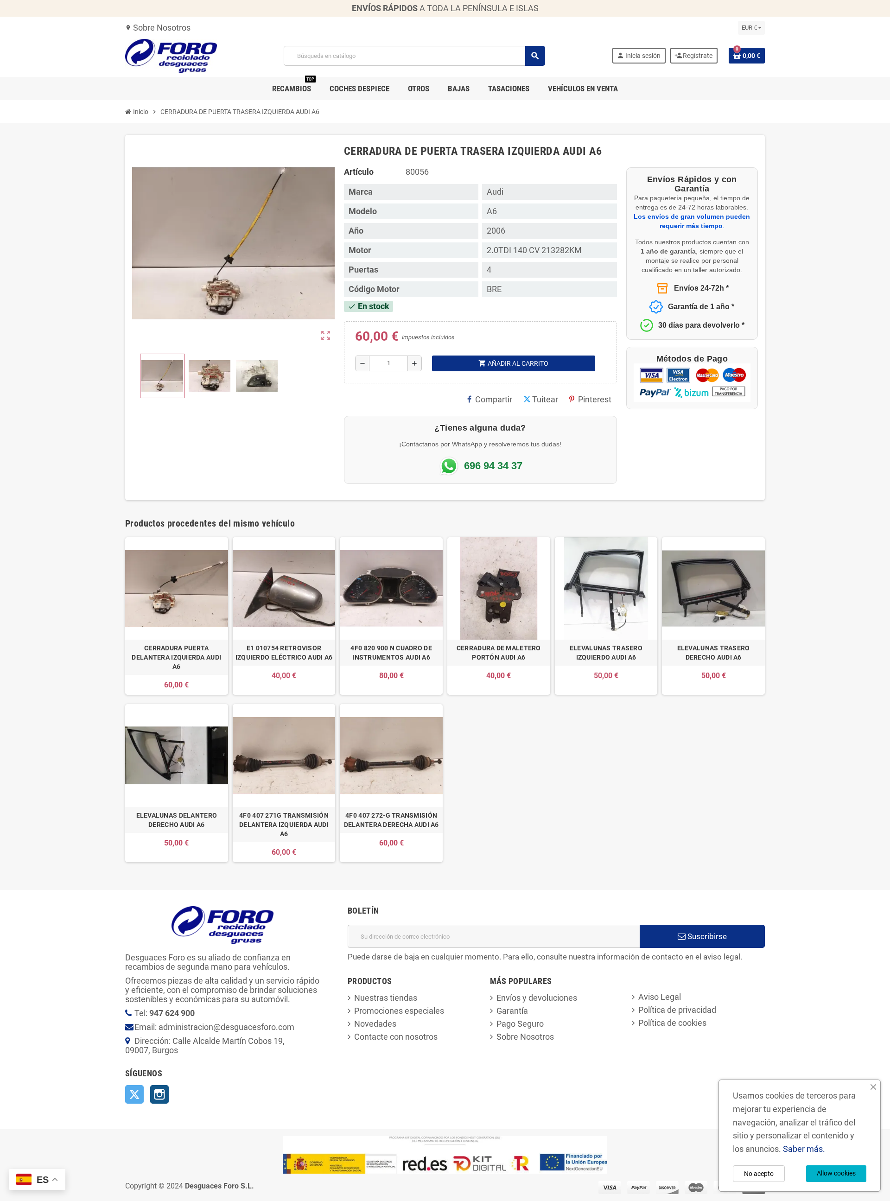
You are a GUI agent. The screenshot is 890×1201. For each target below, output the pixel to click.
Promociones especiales (399, 1011)
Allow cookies (836, 1173)
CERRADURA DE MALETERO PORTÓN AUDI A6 (499, 652)
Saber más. (804, 1149)
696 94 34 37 (493, 465)
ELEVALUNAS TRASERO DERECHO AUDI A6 (713, 652)
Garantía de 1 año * (701, 307)
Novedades (375, 1024)
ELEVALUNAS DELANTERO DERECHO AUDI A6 (176, 820)
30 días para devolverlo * (701, 325)
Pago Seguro (520, 1024)
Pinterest (594, 399)
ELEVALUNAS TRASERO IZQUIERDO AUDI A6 (606, 652)
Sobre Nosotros (158, 27)
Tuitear (545, 399)
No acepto (759, 1173)
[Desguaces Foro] (171, 55)
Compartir (493, 399)
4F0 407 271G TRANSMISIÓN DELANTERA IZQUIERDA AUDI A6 (284, 825)
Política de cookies (672, 1023)
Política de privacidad (677, 1010)
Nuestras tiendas (385, 998)
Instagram (159, 1094)
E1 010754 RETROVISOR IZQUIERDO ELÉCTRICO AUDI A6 (284, 652)
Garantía (512, 1011)
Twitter (134, 1094)
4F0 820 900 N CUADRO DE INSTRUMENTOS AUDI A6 (391, 652)
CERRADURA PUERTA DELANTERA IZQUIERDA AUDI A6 (176, 657)
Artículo (359, 172)
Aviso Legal (659, 997)
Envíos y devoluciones (536, 998)
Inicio (140, 111)
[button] (162, 376)
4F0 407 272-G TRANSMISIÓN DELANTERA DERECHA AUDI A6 (391, 820)
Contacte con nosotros (396, 1037)
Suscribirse (706, 936)
